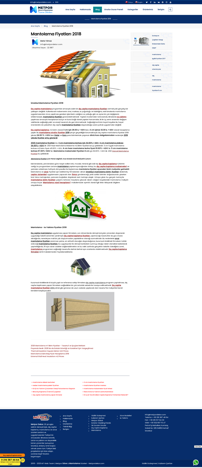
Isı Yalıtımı (124, 418)
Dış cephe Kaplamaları (12, 455)
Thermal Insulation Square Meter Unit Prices (50, 351)
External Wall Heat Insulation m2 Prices (47, 356)
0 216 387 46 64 (10, 461)
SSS (56, 2)
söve (46, 172)
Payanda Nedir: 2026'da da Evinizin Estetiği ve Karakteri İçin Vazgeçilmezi (62, 348)
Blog (46, 26)
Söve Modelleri (126, 415)
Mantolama (96, 430)
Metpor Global (97, 420)
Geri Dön (198, 446)
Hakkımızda (85, 9)
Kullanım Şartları (97, 418)
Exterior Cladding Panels (101, 423)
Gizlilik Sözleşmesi (98, 415)
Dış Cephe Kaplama (99, 428)
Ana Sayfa (70, 9)
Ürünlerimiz (148, 9)
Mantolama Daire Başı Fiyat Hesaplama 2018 (50, 353)
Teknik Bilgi (67, 426)
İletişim (161, 9)
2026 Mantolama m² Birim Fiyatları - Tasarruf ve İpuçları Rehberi (58, 345)
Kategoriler (133, 9)
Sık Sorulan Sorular (98, 425)
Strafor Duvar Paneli (113, 9)
